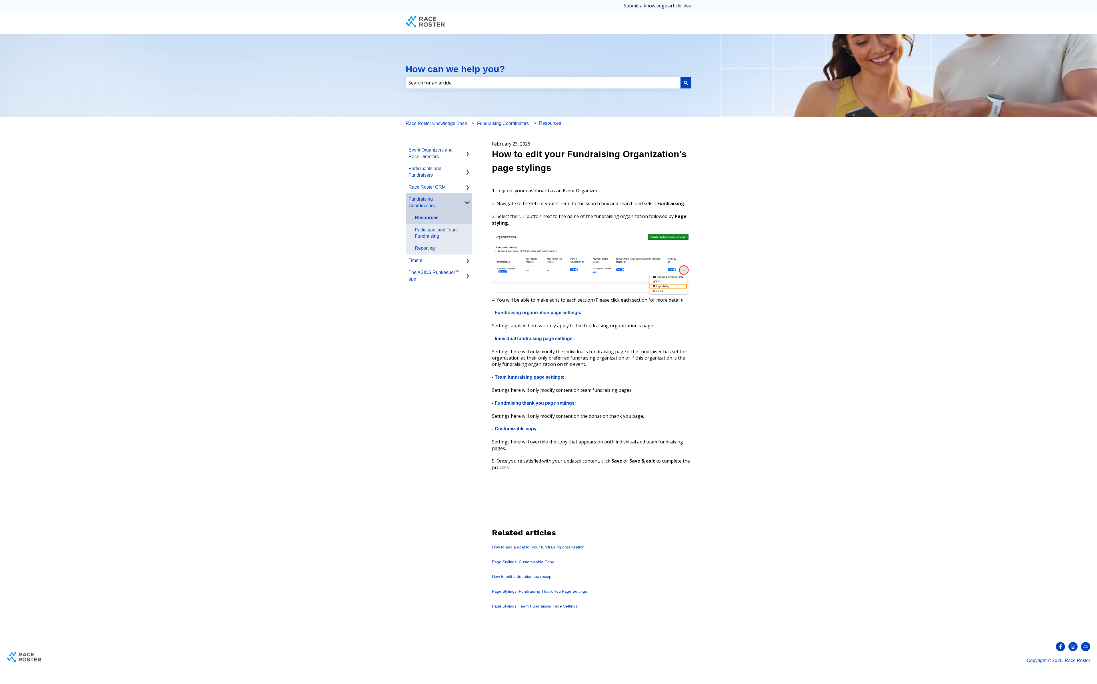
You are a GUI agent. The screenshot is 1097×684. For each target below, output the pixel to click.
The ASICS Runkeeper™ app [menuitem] (434, 275)
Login (502, 190)
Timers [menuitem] (415, 260)
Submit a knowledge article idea (657, 6)
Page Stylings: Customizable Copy (523, 562)
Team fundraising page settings (529, 377)
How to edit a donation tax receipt (522, 576)
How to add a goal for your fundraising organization (538, 547)
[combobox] (543, 82)
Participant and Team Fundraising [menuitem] (436, 233)
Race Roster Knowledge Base (436, 123)
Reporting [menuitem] (425, 248)
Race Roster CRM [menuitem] (427, 187)
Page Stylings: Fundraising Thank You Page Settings (539, 591)
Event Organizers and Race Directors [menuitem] (431, 153)
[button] (467, 150)
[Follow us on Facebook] (1060, 646)
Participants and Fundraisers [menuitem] (425, 171)
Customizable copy (516, 428)
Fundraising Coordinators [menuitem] (422, 202)
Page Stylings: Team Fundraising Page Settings (535, 606)
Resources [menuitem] (427, 217)
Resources (550, 123)
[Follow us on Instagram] (1073, 646)
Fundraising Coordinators (503, 123)
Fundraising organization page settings (537, 312)
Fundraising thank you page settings (534, 403)
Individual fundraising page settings (533, 338)
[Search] (685, 82)
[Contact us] (1085, 646)
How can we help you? (455, 69)
